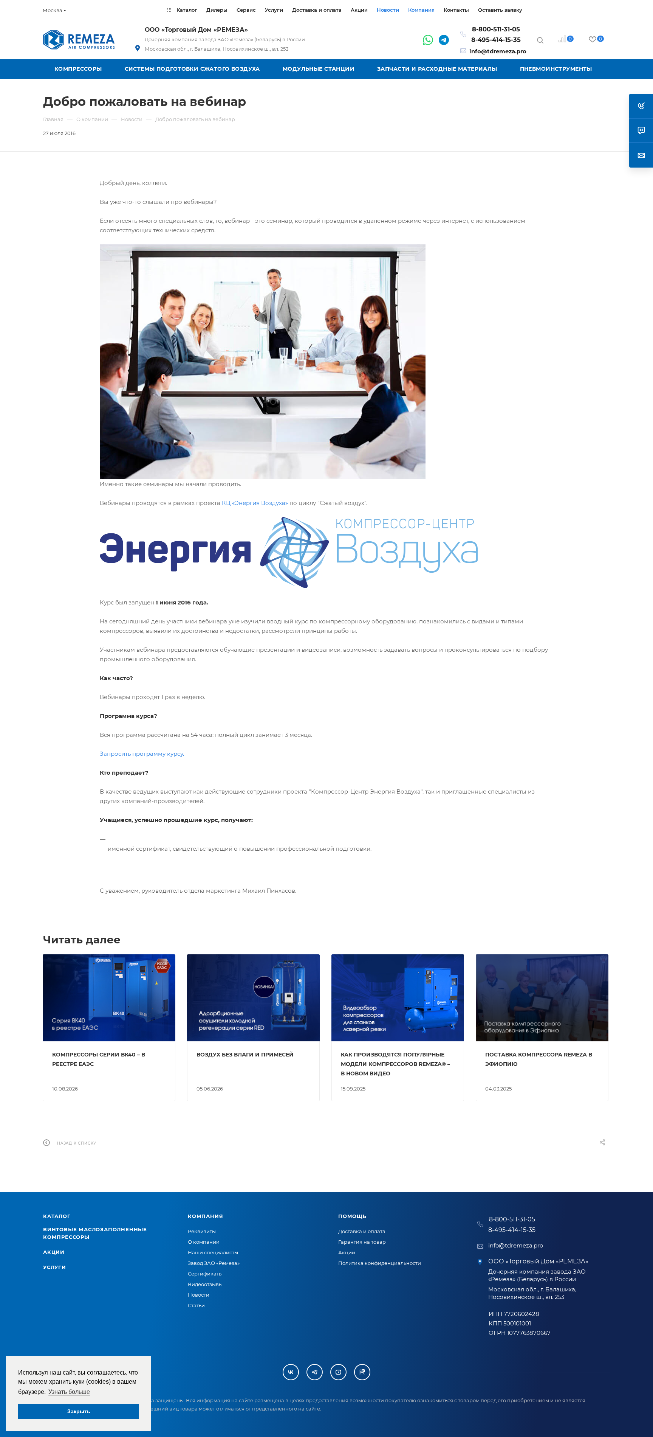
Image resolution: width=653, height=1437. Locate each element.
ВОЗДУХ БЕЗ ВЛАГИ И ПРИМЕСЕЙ (245, 1054)
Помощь (352, 1216)
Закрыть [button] (78, 1411)
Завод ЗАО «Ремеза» (214, 1263)
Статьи (196, 1305)
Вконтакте (291, 1372)
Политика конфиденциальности (379, 1263)
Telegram (314, 1372)
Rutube (362, 1372)
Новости (198, 1295)
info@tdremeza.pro (497, 51)
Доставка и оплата (361, 1231)
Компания (205, 1216)
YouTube (338, 1372)
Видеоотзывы (205, 1284)
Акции (54, 1252)
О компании (204, 1242)
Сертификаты (205, 1274)
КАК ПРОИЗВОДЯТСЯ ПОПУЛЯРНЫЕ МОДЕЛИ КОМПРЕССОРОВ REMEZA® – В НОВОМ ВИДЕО (395, 1064)
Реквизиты (202, 1231)
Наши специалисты (213, 1252)
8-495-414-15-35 (496, 39)
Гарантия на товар (362, 1242)
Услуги (54, 1267)
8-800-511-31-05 (496, 29)
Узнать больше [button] (69, 1392)
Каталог (57, 1216)
